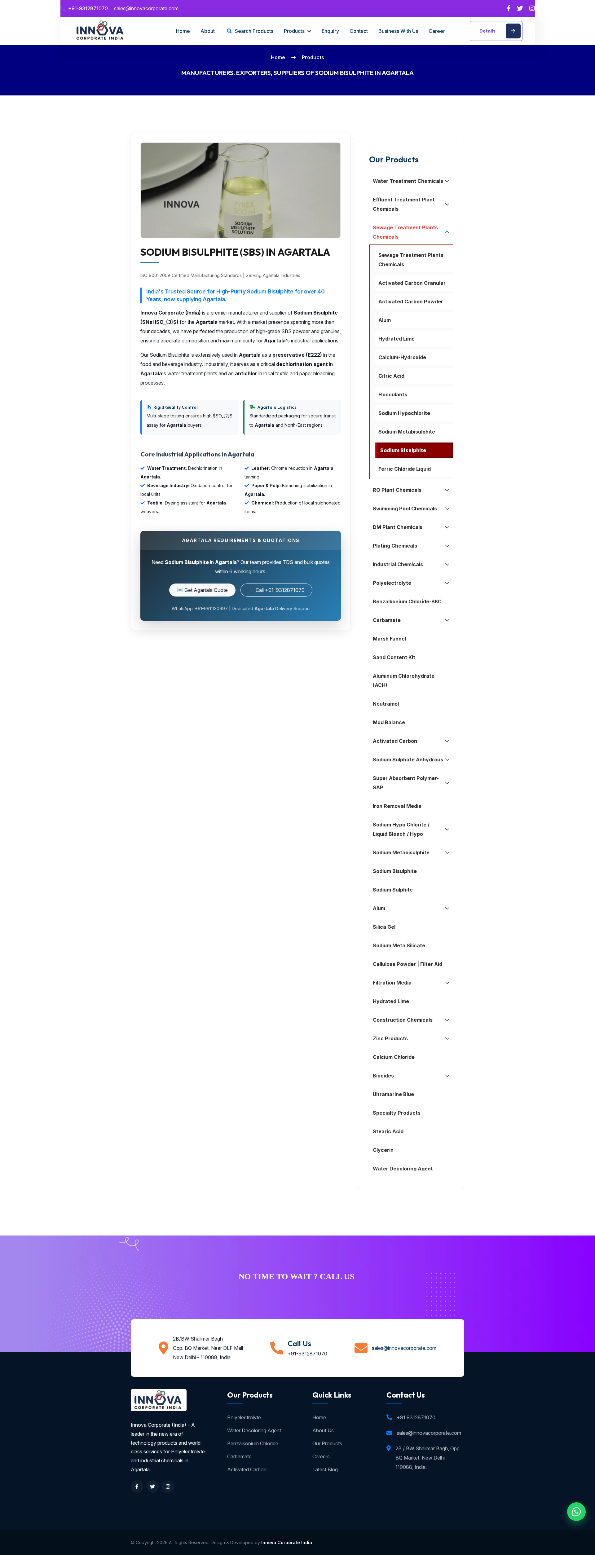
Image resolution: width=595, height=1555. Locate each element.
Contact (359, 31)
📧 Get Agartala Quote (202, 590)
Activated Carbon (247, 1469)
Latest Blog (325, 1469)
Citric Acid (391, 376)
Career (437, 31)
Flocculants (392, 394)
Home (183, 31)
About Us (323, 1430)
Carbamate (239, 1456)
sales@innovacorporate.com (146, 8)
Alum (384, 320)
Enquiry (330, 31)
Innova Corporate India (286, 1542)
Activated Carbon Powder (410, 301)
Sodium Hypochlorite (404, 413)
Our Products (327, 1443)
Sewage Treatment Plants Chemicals (410, 259)
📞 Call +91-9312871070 (276, 590)
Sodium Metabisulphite (406, 432)
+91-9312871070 (88, 8)
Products (295, 31)
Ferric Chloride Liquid (404, 469)
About (208, 31)
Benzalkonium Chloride (252, 1443)
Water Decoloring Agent (254, 1430)
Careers (321, 1456)
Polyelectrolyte (244, 1417)
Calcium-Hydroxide (402, 357)
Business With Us (398, 31)
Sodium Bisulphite (403, 450)
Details (487, 31)
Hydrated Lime (396, 339)
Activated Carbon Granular (412, 283)
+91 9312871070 (416, 1417)
